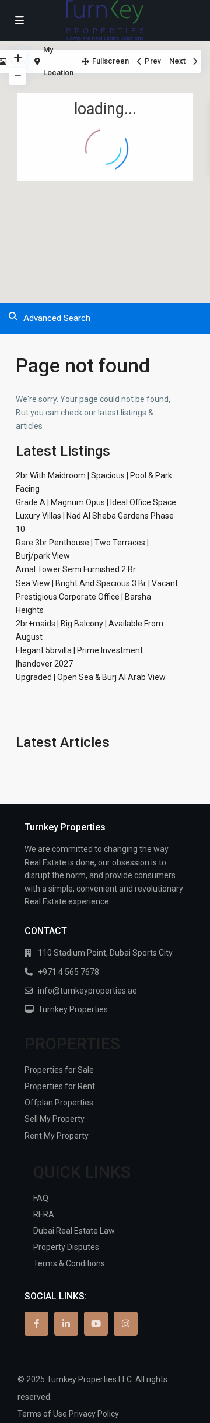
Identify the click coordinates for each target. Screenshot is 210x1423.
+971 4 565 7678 (68, 972)
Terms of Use (42, 1413)
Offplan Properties (58, 1102)
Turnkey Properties (73, 1009)
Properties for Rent (59, 1086)
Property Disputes (66, 1247)
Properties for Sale (59, 1070)
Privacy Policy (94, 1413)
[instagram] (126, 1324)
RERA (43, 1214)
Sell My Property (54, 1118)
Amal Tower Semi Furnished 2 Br (76, 569)
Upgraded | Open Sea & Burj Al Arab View (91, 677)
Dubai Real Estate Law (74, 1230)
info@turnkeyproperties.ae (87, 990)
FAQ (40, 1198)
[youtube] (96, 1324)
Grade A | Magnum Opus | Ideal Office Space (96, 502)
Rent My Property (56, 1135)
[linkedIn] (66, 1324)
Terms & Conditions (69, 1263)
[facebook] (36, 1324)
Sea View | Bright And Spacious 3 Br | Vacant (97, 583)
